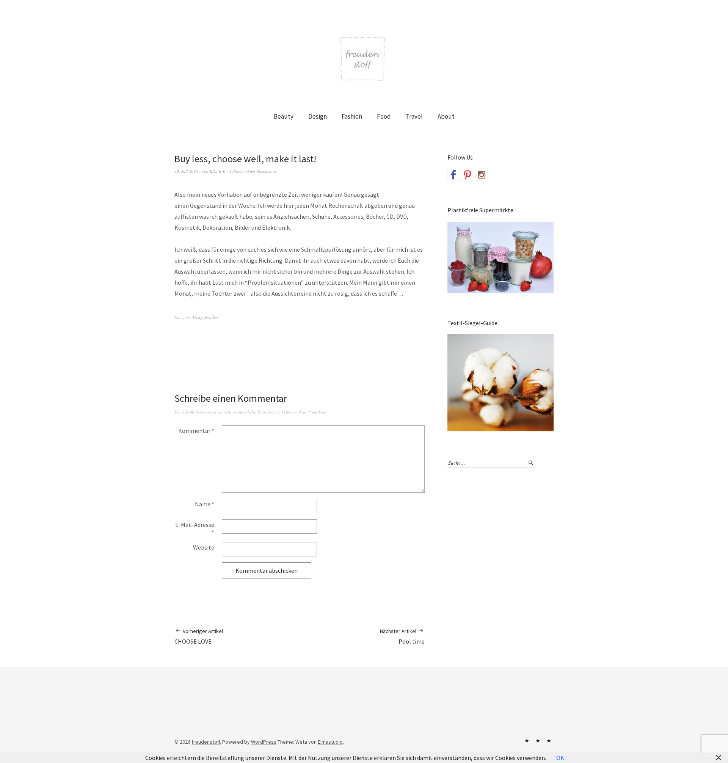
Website (203, 547)
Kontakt (526, 740)
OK (560, 757)
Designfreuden (205, 317)
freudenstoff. (206, 741)
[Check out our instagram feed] (481, 175)
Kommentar (196, 430)
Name (204, 504)
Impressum (537, 740)
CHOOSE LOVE (198, 636)
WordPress (263, 741)
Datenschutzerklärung (548, 740)
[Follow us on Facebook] (453, 175)
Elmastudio (330, 741)
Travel (414, 116)
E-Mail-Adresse (194, 528)
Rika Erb (217, 171)
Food (384, 116)
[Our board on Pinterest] (467, 175)
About (446, 116)
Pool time (402, 636)
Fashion (352, 116)
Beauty (283, 116)
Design (317, 116)
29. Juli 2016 (186, 171)
